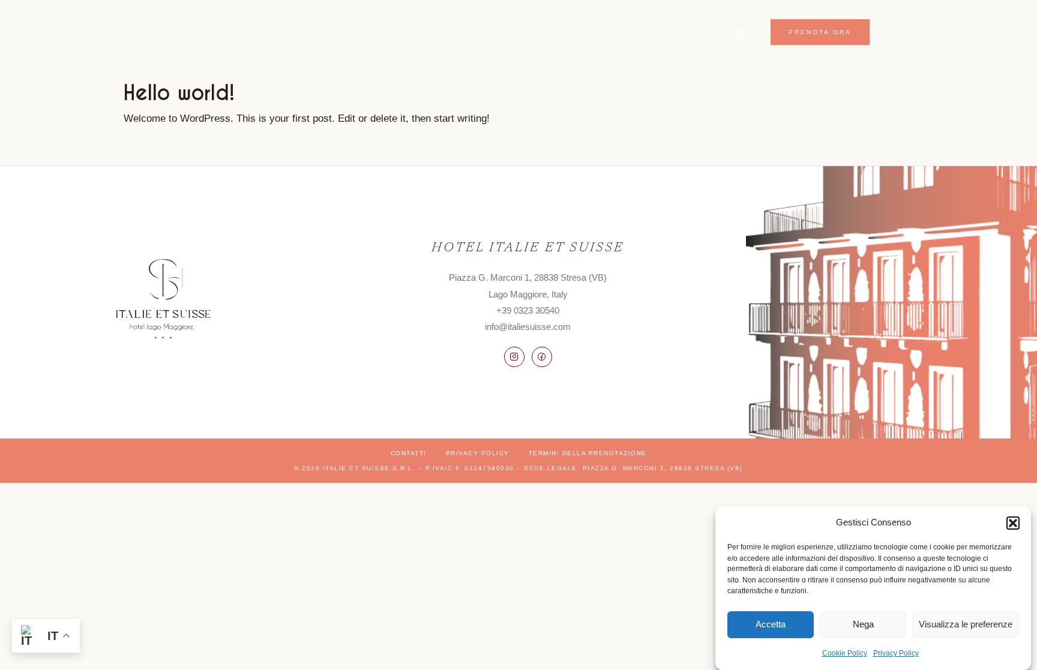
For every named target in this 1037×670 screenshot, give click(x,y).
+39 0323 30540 (527, 310)
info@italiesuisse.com (528, 327)
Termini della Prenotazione (588, 453)
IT (697, 31)
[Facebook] (542, 357)
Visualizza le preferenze (965, 624)
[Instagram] (514, 357)
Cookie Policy (844, 653)
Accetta (771, 624)
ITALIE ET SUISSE (205, 31)
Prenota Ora (820, 32)
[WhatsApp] (740, 32)
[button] (1013, 523)
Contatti (409, 453)
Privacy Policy (896, 653)
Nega (863, 624)
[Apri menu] (896, 32)
